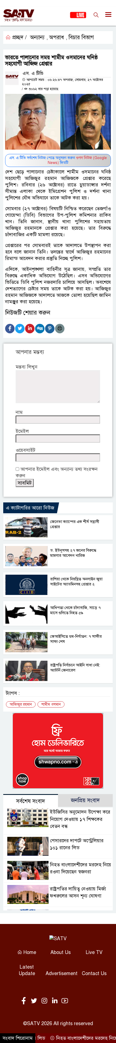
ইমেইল (22, 431)
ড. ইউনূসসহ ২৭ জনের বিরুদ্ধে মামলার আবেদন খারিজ (73, 553)
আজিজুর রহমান (21, 704)
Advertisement (61, 973)
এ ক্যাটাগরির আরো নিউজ (30, 508)
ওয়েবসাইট (25, 450)
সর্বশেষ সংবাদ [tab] (30, 801)
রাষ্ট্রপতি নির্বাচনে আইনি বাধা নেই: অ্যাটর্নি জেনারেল (75, 668)
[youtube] (65, 1001)
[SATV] (58, 938)
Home (29, 952)
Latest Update (27, 970)
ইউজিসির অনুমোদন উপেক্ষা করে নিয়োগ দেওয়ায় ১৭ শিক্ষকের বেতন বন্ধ (80, 819)
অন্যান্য (37, 37)
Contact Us (94, 973)
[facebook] (25, 1001)
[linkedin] (55, 1001)
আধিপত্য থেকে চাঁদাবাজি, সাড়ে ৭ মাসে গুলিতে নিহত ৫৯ (75, 610)
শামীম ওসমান (51, 704)
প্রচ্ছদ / (19, 37)
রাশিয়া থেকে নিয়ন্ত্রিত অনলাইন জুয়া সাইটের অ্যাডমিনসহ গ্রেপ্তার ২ (76, 582)
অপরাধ (56, 37)
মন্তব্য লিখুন (26, 367)
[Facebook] (10, 328)
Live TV (94, 952)
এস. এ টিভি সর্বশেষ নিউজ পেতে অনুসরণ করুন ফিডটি (58, 160)
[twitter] (35, 1001)
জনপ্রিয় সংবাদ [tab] (85, 800)
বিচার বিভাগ (81, 37)
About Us (60, 952)
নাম (19, 412)
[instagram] (45, 1001)
